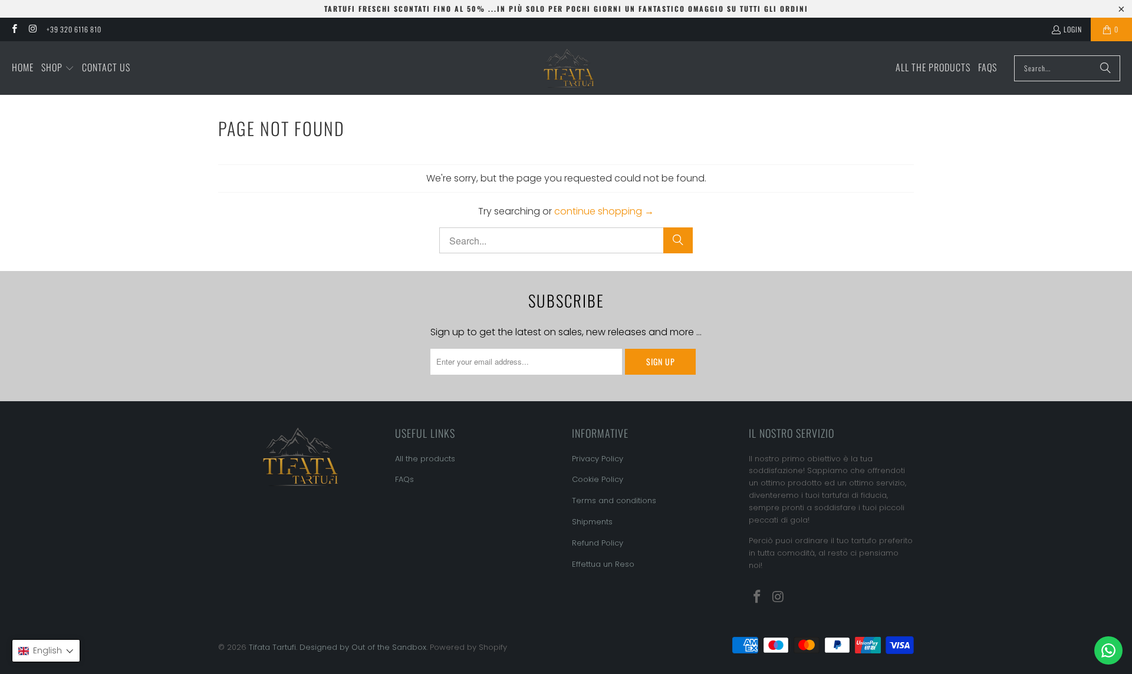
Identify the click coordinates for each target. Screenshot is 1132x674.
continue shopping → (604, 211)
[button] (57, 68)
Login (1073, 29)
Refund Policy (597, 543)
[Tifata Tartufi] (569, 68)
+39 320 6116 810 (74, 29)
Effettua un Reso (603, 564)
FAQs (404, 479)
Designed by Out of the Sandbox (363, 647)
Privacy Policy (597, 458)
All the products (425, 458)
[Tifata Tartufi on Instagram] (32, 29)
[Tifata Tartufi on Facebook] (14, 29)
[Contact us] (1108, 650)
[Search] (1105, 68)
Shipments (592, 521)
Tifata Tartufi (272, 647)
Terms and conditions (614, 500)
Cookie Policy (597, 479)
